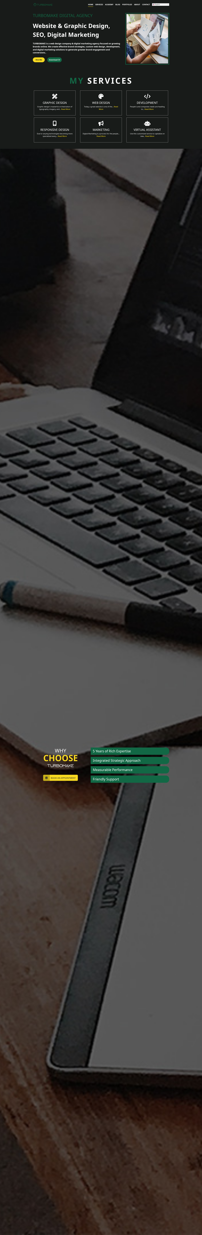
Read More (65, 109)
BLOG (117, 4)
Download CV (54, 60)
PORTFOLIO (127, 4)
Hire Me (39, 60)
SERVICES (99, 4)
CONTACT (146, 4)
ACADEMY (109, 4)
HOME (90, 4)
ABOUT (137, 4)
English (157, 4)
